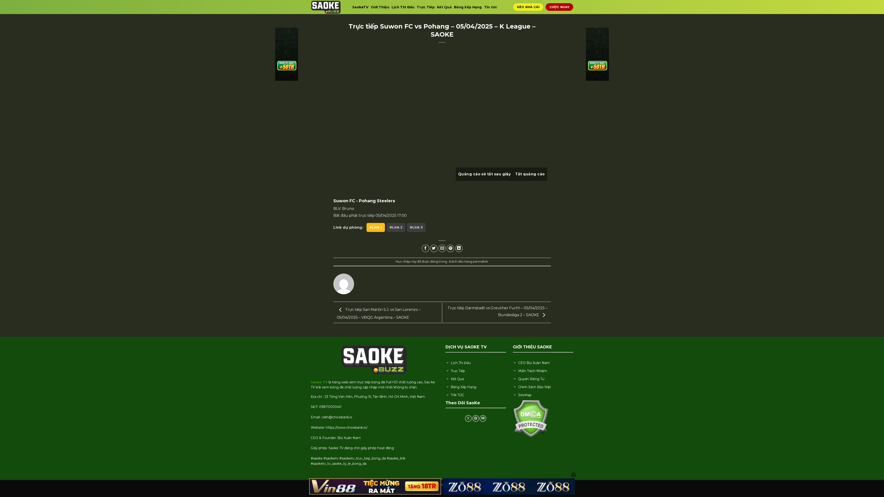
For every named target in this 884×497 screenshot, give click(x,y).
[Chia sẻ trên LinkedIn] (459, 248)
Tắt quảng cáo (530, 174)
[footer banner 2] (509, 486)
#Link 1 (375, 227)
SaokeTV (360, 7)
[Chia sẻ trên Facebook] (425, 248)
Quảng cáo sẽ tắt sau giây (484, 174)
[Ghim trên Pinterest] (450, 248)
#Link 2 (396, 227)
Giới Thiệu (380, 7)
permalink (480, 261)
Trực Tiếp (426, 7)
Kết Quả (444, 7)
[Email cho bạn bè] (442, 248)
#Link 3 (416, 227)
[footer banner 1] (375, 486)
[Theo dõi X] (468, 418)
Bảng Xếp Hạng (468, 7)
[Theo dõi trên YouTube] (483, 418)
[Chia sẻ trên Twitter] (434, 248)
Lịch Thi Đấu (403, 7)
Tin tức (490, 7)
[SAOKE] (328, 7)
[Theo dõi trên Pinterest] (475, 418)
